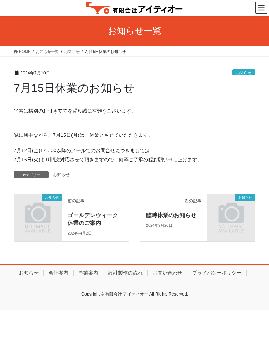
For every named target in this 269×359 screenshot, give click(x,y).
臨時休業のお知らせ (171, 215)
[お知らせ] (38, 208)
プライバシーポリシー (216, 273)
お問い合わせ (167, 273)
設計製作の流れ (125, 273)
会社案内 (58, 273)
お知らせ (243, 72)
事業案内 (88, 273)
